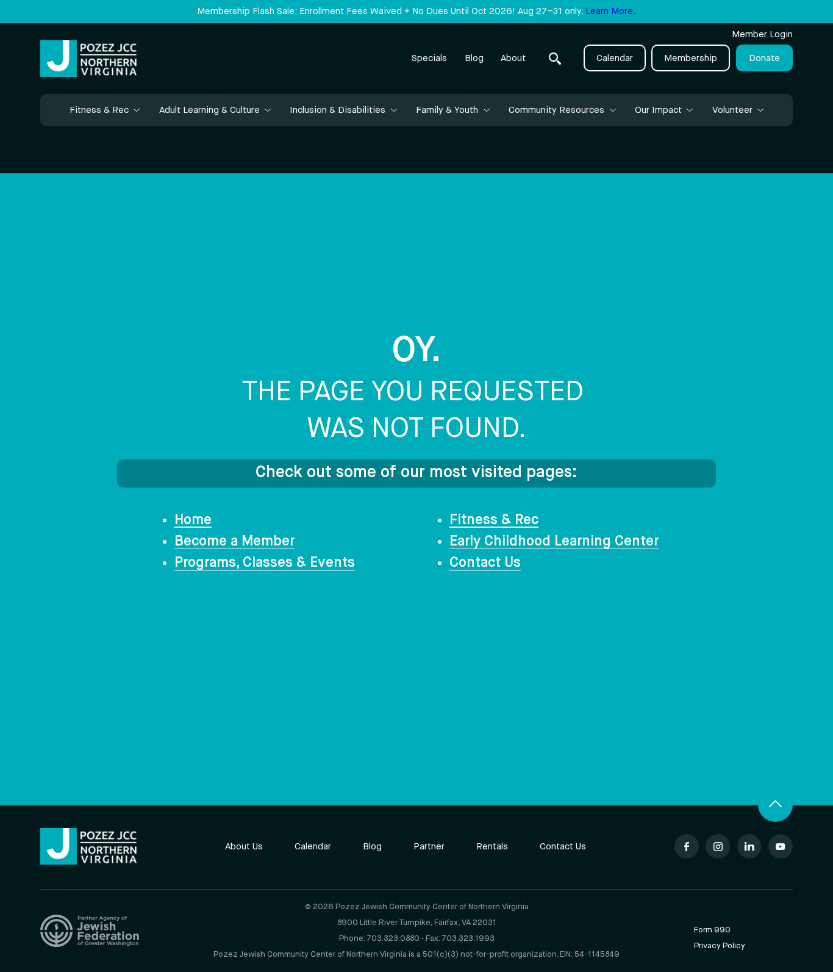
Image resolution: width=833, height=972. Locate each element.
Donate (764, 58)
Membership (690, 58)
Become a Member (234, 542)
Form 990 (712, 930)
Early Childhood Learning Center (554, 542)
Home (193, 520)
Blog (474, 58)
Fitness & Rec (493, 520)
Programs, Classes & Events (264, 563)
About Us (244, 846)
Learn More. (610, 11)
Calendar (614, 58)
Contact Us (485, 563)
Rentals (492, 846)
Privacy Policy (719, 946)
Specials (429, 58)
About (513, 58)
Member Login (762, 34)
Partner (429, 846)
